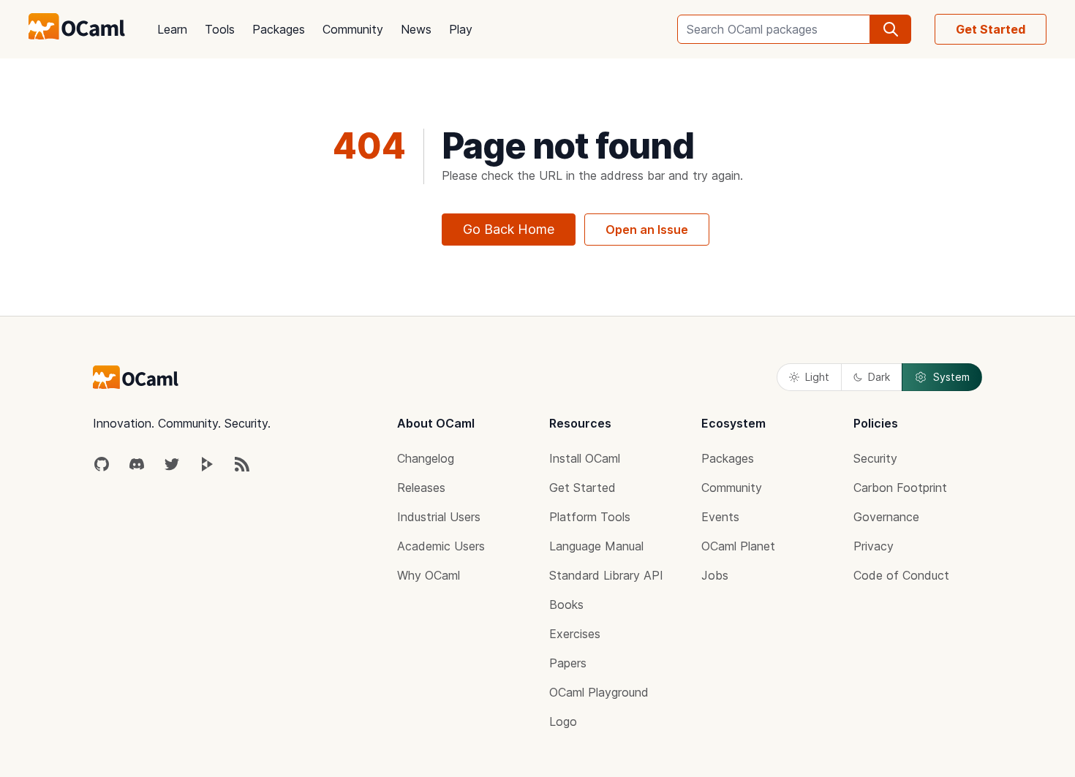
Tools (220, 29)
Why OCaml (428, 575)
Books (566, 604)
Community (352, 29)
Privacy (873, 546)
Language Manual (596, 546)
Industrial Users (438, 516)
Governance (886, 516)
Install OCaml (584, 458)
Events (720, 516)
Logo (563, 721)
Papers (567, 663)
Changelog (425, 458)
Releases (421, 487)
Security (875, 458)
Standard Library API (606, 575)
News (416, 29)
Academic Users (441, 546)
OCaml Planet (738, 546)
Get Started (990, 29)
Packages (278, 29)
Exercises (574, 633)
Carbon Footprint (900, 487)
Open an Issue (647, 229)
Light (817, 377)
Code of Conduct (901, 575)
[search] (890, 29)
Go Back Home (508, 229)
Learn (172, 29)
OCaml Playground (599, 692)
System (951, 377)
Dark (879, 377)
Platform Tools (589, 516)
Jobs (714, 575)
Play (460, 29)
